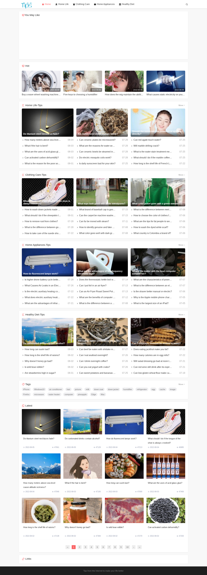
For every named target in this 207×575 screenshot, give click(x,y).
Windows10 (39, 389)
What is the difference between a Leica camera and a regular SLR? (97, 303)
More (181, 105)
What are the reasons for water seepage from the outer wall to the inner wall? (97, 146)
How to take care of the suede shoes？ (42, 233)
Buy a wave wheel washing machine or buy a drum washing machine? (41, 94)
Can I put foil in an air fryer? (92, 285)
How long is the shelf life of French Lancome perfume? (152, 163)
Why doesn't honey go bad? (38, 361)
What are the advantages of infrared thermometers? (42, 303)
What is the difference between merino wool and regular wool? (152, 209)
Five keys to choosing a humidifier (80, 94)
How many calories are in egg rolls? (151, 355)
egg (153, 389)
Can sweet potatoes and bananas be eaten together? (97, 373)
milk (87, 389)
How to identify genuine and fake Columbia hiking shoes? (97, 227)
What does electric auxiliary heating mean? (42, 297)
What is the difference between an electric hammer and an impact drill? (152, 285)
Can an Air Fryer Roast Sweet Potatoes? (97, 291)
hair (68, 389)
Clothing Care (83, 4)
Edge (93, 394)
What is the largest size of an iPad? (151, 303)
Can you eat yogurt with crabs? (94, 367)
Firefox (26, 394)
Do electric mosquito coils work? (95, 157)
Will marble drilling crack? (146, 146)
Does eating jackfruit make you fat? (150, 349)
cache (162, 389)
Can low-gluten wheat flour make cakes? (152, 373)
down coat (98, 389)
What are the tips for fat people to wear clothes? (152, 221)
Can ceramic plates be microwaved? (97, 140)
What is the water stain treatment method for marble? (152, 151)
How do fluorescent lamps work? (121, 438)
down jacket (113, 389)
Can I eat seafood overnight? (93, 355)
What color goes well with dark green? (97, 233)
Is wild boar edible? (34, 367)
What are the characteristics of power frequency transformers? (152, 279)
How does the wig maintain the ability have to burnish (124, 94)
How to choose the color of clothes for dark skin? (152, 215)
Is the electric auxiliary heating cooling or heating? (42, 291)
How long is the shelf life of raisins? (42, 355)
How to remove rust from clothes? (41, 221)
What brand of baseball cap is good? (97, 209)
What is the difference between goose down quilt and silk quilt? (42, 227)
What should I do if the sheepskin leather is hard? (42, 215)
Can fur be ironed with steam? (94, 221)
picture (78, 389)
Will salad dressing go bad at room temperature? (152, 361)
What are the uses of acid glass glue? (42, 151)
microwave (39, 394)
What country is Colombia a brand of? (152, 233)
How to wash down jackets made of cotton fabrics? (42, 209)
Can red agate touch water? (147, 140)
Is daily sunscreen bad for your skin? (97, 163)
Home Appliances (106, 4)
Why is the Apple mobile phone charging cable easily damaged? (152, 297)
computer (69, 394)
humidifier (127, 389)
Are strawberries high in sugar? (40, 373)
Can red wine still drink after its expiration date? (152, 367)
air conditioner (55, 389)
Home (48, 4)
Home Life (63, 4)
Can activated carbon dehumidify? (41, 157)
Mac (103, 394)
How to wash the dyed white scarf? (150, 227)
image (172, 389)
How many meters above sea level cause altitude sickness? (42, 140)
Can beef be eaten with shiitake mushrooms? (97, 349)
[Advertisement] (103, 38)
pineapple (82, 394)
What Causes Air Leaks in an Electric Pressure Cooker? (42, 285)
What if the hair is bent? (36, 146)
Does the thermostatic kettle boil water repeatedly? (97, 279)
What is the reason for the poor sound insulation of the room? (42, 163)
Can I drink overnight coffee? (93, 361)
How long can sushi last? (37, 349)
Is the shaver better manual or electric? (152, 291)
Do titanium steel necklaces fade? (38, 438)
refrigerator (142, 389)
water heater (54, 394)
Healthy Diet (128, 4)
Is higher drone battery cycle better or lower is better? (42, 279)
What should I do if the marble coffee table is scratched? (152, 157)
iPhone (26, 389)
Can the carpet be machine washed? (97, 215)
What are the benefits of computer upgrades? (97, 297)
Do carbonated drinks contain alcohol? (82, 438)
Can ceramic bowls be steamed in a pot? (97, 151)
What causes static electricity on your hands (165, 94)
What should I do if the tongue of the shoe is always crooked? (164, 440)
